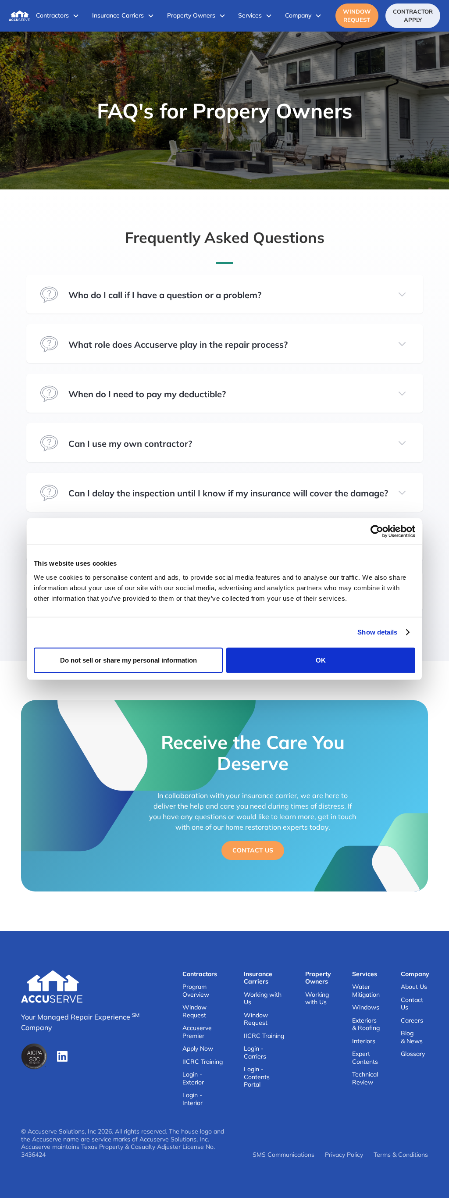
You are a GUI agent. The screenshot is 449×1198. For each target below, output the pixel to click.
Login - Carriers (255, 1052)
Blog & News (412, 1037)
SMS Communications (283, 1155)
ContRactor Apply (413, 15)
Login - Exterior (193, 1078)
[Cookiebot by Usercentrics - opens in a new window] (377, 531)
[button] (58, 15)
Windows (365, 1007)
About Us (414, 987)
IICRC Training (202, 1062)
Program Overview (195, 990)
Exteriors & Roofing (366, 1024)
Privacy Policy (344, 1155)
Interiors (363, 1041)
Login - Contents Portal (257, 1077)
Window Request (357, 15)
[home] (19, 16)
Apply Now (197, 1048)
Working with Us (263, 998)
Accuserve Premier (197, 1032)
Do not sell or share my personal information (128, 659)
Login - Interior (192, 1099)
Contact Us (252, 850)
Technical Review (365, 1078)
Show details (377, 632)
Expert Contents (365, 1058)
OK (321, 659)
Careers (412, 1020)
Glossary (413, 1054)
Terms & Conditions (401, 1155)
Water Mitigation (366, 990)
